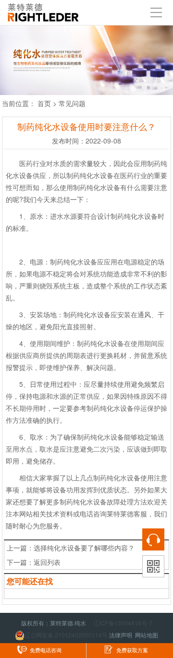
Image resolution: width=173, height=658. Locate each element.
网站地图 (146, 635)
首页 (44, 103)
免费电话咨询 (46, 650)
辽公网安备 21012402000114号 (66, 635)
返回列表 (47, 562)
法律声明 (120, 635)
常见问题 (72, 103)
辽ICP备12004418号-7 (122, 623)
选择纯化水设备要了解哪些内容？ (84, 547)
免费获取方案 (132, 650)
